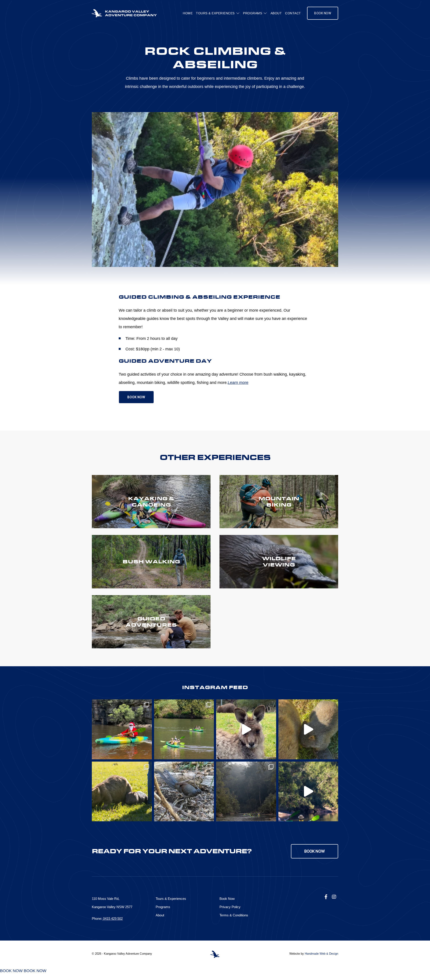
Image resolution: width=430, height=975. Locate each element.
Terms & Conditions (233, 915)
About (276, 13)
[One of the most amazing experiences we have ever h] (122, 792)
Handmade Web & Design (321, 953)
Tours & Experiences (215, 13)
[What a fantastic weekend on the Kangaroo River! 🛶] (184, 729)
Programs (252, 13)
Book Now (322, 13)
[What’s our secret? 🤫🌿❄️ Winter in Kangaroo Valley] (246, 729)
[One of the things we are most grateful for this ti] (122, 729)
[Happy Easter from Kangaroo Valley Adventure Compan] (308, 792)
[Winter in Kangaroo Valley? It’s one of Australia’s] (308, 729)
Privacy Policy (230, 907)
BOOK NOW (136, 397)
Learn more (238, 382)
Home (188, 13)
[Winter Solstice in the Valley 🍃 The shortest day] (184, 792)
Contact (293, 13)
